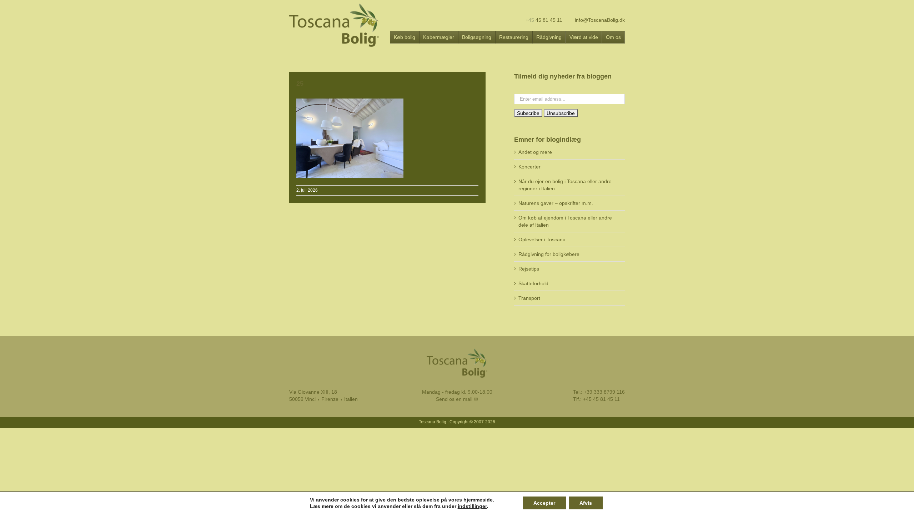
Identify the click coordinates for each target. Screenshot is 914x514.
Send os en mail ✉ (457, 399)
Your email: (526, 90)
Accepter (544, 503)
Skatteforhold (533, 283)
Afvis (585, 503)
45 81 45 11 (544, 20)
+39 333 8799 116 (604, 392)
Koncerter (529, 167)
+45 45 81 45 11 (601, 399)
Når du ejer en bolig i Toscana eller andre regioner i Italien (565, 184)
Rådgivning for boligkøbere (548, 254)
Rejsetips (528, 269)
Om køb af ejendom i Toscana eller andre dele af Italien (565, 221)
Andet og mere (535, 152)
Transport (529, 298)
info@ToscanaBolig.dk (599, 20)
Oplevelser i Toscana (542, 239)
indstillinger (472, 506)
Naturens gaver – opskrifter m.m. (555, 203)
